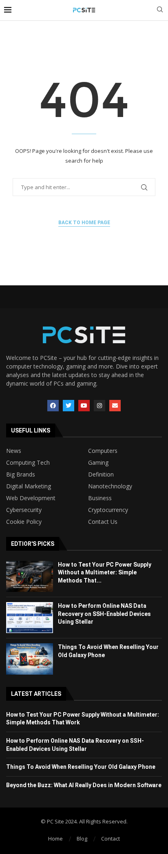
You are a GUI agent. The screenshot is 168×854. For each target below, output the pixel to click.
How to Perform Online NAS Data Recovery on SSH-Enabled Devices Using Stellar (104, 613)
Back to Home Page (84, 222)
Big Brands (20, 474)
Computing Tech (28, 463)
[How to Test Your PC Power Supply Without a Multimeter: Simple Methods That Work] (29, 576)
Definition (101, 474)
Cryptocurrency (108, 510)
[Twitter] (68, 405)
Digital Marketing (28, 486)
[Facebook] (53, 405)
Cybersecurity (24, 510)
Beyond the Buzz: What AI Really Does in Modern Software (83, 785)
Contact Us (102, 522)
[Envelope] (115, 405)
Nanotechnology (110, 486)
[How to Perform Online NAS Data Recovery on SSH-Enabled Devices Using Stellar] (29, 617)
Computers (102, 451)
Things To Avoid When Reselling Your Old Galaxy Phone (80, 767)
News (13, 451)
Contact (110, 838)
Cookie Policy (24, 522)
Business (100, 498)
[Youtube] (84, 405)
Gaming (98, 463)
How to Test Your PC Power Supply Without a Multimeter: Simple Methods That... (104, 572)
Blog (82, 838)
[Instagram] (99, 405)
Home (55, 838)
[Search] (160, 10)
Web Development (30, 498)
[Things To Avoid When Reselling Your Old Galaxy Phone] (29, 658)
